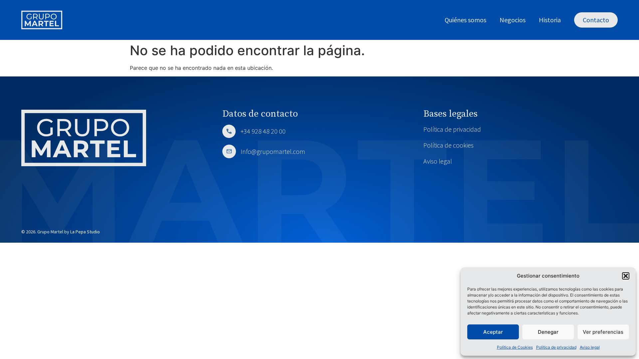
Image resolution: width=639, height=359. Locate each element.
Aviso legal (590, 347)
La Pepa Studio (85, 232)
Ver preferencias (603, 332)
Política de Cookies (515, 347)
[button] (625, 276)
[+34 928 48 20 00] (229, 131)
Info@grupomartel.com (272, 151)
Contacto (596, 20)
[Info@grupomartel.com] (229, 151)
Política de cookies (448, 145)
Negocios (513, 20)
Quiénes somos (465, 20)
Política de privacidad (556, 347)
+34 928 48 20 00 (263, 131)
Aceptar (493, 332)
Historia (550, 20)
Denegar (548, 332)
